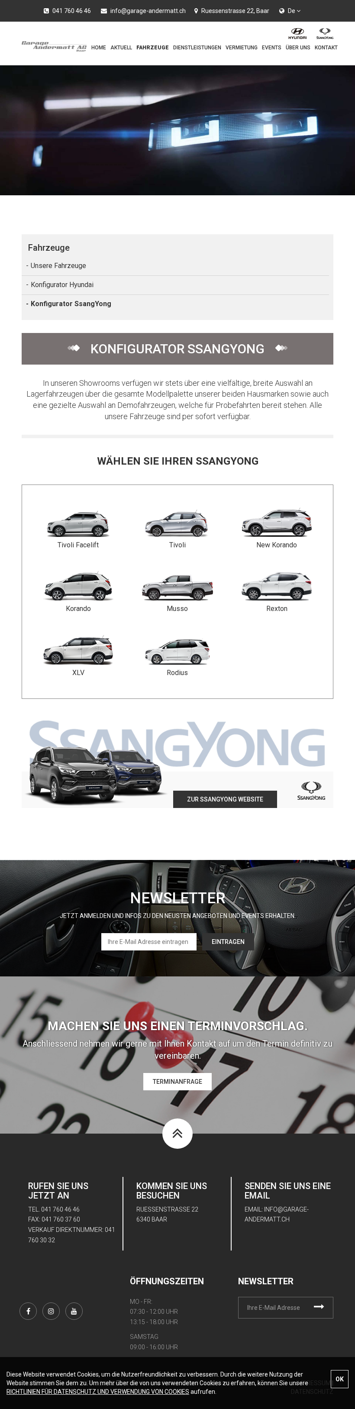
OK (340, 1379)
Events (271, 48)
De (292, 10)
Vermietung (242, 48)
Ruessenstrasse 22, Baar (234, 10)
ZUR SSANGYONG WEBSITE (225, 799)
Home (98, 48)
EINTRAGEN (228, 941)
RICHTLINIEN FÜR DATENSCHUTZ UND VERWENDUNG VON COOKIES (97, 1391)
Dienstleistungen (197, 48)
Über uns (298, 48)
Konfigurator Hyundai (62, 285)
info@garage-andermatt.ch (147, 10)
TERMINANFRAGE (177, 1081)
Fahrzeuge (152, 48)
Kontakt (326, 48)
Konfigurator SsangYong (71, 304)
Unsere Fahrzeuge (58, 266)
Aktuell (121, 48)
